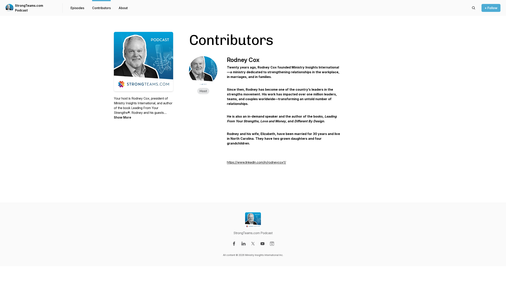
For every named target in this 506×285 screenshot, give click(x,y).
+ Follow (491, 8)
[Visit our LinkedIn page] (243, 244)
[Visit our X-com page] (253, 244)
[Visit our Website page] (272, 244)
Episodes (77, 8)
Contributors (101, 8)
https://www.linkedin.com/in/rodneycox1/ (256, 162)
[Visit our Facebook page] (234, 244)
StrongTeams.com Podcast (29, 8)
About (123, 8)
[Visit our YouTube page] (262, 244)
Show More (122, 117)
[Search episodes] (473, 8)
